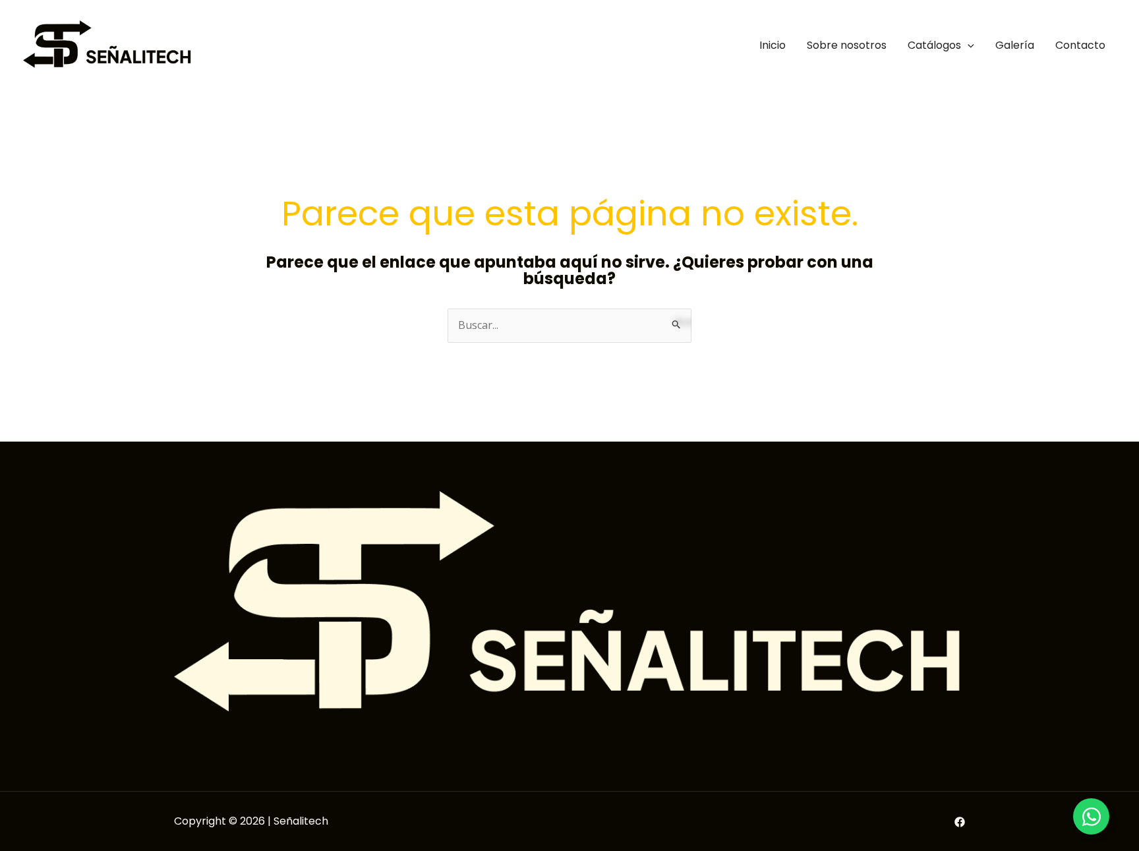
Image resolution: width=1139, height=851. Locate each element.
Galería (1014, 45)
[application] (967, 45)
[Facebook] (959, 822)
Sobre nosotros (847, 45)
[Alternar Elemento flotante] (1091, 816)
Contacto (1080, 45)
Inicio (772, 45)
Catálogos (934, 45)
